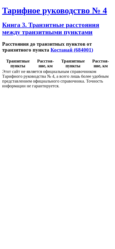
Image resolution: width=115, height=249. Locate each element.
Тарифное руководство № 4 (54, 10)
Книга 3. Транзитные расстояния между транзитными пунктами (50, 28)
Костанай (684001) (72, 50)
